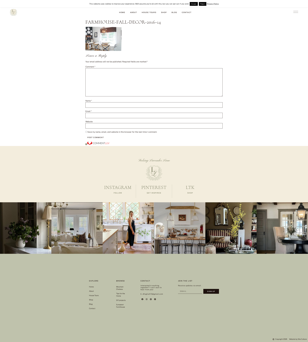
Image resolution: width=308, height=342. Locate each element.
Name (88, 101)
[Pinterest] (155, 299)
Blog (174, 12)
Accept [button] (193, 4)
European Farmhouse (120, 306)
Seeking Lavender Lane (154, 160)
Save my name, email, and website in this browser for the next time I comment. (122, 132)
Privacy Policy (213, 4)
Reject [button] (202, 4)
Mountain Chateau (119, 288)
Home (122, 12)
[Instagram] (146, 299)
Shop (164, 12)
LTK (190, 187)
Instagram (118, 187)
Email (88, 111)
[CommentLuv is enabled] (98, 144)
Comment (90, 67)
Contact (186, 12)
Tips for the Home (120, 295)
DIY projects (121, 300)
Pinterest (154, 187)
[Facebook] (142, 299)
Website (89, 122)
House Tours (149, 12)
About (133, 12)
